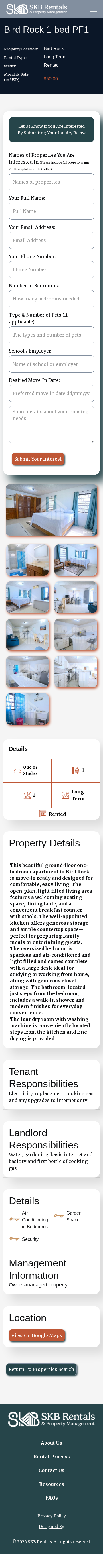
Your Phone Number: (32, 256)
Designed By (51, 1526)
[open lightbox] (27, 560)
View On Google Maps (36, 1335)
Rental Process (51, 1456)
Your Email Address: (32, 227)
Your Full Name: (27, 198)
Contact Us (51, 1470)
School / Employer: (30, 351)
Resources (51, 1484)
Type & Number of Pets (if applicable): (38, 318)
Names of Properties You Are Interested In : (49, 162)
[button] (92, 9)
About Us (51, 1443)
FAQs (51, 1498)
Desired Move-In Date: (34, 380)
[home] (36, 9)
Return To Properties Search (41, 1369)
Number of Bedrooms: (34, 285)
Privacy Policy (51, 1515)
